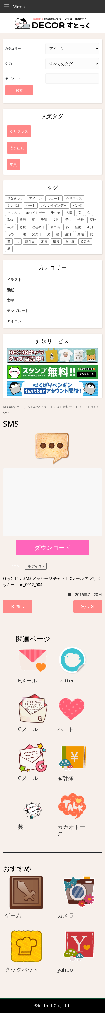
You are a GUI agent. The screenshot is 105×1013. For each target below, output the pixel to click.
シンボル (13, 205)
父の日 (36, 234)
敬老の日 (38, 227)
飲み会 (85, 241)
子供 (68, 220)
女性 (56, 220)
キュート (54, 198)
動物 (10, 220)
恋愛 (23, 227)
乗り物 (55, 212)
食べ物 (70, 241)
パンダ (77, 205)
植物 (78, 227)
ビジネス (13, 212)
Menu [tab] (18, 6)
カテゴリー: (13, 48)
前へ (20, 606)
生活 (68, 234)
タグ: (8, 63)
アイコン (35, 198)
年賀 (10, 227)
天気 (44, 220)
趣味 (44, 241)
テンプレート (18, 310)
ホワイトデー (35, 212)
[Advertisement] (52, 502)
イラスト (14, 279)
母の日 (12, 234)
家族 (93, 220)
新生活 (55, 227)
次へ (85, 606)
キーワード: (13, 78)
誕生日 (30, 241)
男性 (80, 234)
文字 (10, 300)
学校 (80, 220)
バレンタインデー (54, 205)
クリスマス (74, 198)
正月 (90, 227)
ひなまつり (15, 198)
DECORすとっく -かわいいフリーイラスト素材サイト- (41, 407)
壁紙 (23, 220)
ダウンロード (52, 547)
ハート (30, 205)
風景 (56, 241)
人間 (69, 212)
